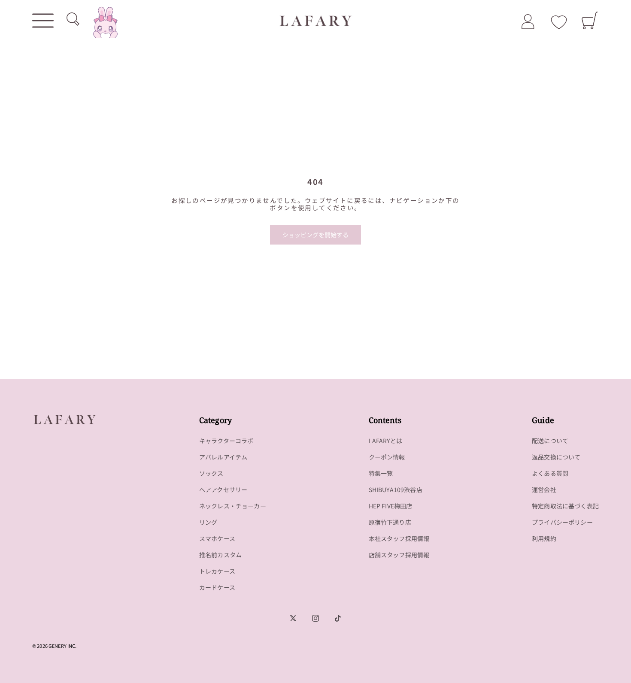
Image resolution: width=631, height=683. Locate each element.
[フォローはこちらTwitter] (293, 618)
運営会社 (544, 489)
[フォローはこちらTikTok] (338, 618)
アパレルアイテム (223, 457)
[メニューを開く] (43, 20)
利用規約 (544, 538)
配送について (550, 440)
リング (208, 522)
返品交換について (556, 457)
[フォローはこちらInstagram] (315, 618)
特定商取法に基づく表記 (565, 506)
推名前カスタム (220, 554)
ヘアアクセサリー (223, 489)
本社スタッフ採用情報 (399, 538)
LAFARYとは (385, 440)
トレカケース (217, 571)
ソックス (211, 473)
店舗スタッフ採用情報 (399, 554)
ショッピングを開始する (315, 234)
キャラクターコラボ (226, 440)
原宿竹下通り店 (390, 522)
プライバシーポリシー (562, 522)
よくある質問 (550, 473)
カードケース (217, 587)
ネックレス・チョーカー (232, 506)
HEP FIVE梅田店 (391, 506)
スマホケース (217, 538)
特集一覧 (381, 473)
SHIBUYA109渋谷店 (395, 489)
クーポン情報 (387, 457)
